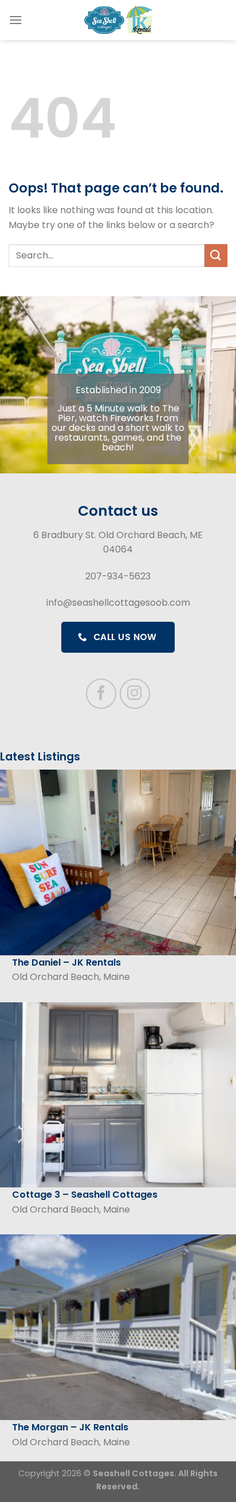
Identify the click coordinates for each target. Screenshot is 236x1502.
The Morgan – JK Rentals (70, 1427)
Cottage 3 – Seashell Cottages (85, 1194)
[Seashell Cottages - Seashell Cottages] (118, 20)
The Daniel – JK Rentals (66, 962)
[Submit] (215, 255)
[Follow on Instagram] (135, 694)
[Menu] (15, 20)
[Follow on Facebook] (101, 694)
